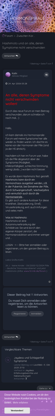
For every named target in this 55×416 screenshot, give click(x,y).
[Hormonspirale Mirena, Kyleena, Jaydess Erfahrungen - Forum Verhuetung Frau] (27, 20)
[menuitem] (50, 5)
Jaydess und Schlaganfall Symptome (29, 359)
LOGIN (9, 244)
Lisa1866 (38, 364)
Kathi (14, 73)
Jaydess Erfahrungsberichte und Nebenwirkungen (26, 373)
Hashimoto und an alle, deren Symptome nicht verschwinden (23, 45)
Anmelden (36, 313)
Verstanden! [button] (17, 410)
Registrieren (20, 313)
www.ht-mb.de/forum (35, 271)
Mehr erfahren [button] (20, 402)
